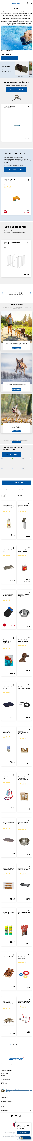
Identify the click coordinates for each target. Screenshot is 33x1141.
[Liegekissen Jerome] (9, 704)
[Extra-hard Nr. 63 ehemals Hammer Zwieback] (9, 886)
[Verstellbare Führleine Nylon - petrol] (17, 125)
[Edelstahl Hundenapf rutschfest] (24, 841)
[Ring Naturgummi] (24, 974)
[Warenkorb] (30, 3)
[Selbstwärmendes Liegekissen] (24, 750)
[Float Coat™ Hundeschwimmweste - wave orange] (16, 199)
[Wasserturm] (9, 749)
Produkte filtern (16, 482)
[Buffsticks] (9, 973)
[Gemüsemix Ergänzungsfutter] (24, 796)
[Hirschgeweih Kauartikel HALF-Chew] (9, 1020)
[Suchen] (27, 3)
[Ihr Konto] (6, 3)
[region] (16, 125)
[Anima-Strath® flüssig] (24, 568)
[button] (3, 293)
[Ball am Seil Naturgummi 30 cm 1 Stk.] (24, 1019)
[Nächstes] (31, 42)
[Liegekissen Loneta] (9, 840)
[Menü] (2, 3)
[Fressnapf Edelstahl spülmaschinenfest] (24, 613)
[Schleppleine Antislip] (24, 704)
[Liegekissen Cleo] (9, 568)
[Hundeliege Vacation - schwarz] (24, 886)
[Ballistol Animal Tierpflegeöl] (9, 523)
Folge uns (12, 454)
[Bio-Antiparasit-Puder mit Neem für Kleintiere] (9, 930)
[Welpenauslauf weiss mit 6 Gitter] (16, 261)
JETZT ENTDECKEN (16, 89)
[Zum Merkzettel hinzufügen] (29, 106)
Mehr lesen (16, 348)
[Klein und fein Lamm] (24, 930)
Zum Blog (16, 442)
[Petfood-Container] (24, 523)
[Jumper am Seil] (9, 794)
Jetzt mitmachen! (23, 1132)
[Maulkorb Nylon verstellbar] (24, 658)
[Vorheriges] (2, 42)
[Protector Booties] (9, 612)
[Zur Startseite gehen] (16, 3)
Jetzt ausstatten (15, 169)
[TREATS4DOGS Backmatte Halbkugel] (9, 660)
